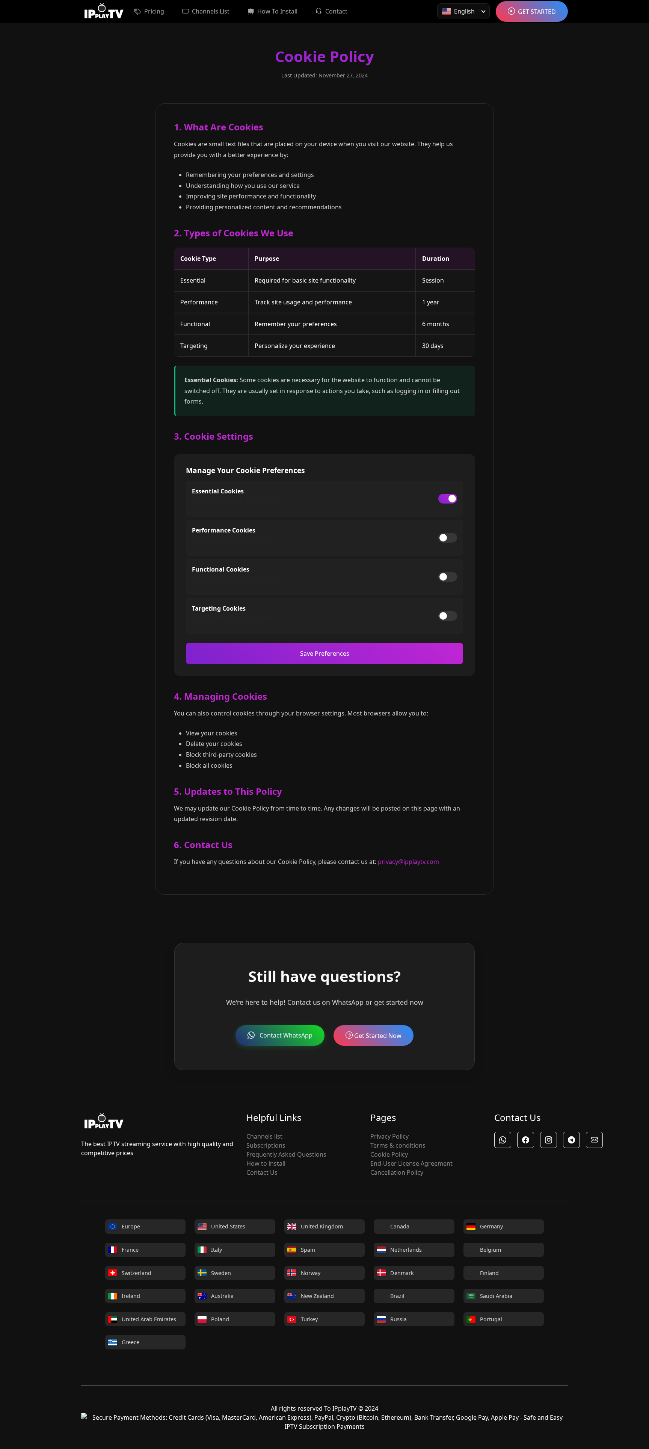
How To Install (277, 11)
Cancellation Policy (396, 1172)
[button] (502, 1140)
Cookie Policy (389, 1154)
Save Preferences (324, 653)
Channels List (210, 11)
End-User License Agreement (411, 1163)
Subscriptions (265, 1145)
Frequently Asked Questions (286, 1154)
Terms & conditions (398, 1145)
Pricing (154, 11)
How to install (265, 1163)
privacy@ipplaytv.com (408, 862)
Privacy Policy (389, 1136)
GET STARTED (537, 12)
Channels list (264, 1136)
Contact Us (262, 1172)
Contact (336, 11)
